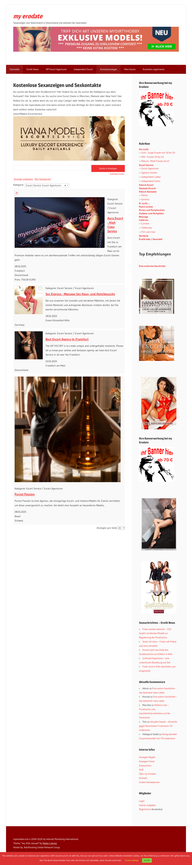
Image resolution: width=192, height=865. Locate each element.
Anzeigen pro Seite (107, 527)
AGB (141, 769)
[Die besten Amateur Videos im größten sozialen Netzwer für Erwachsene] (96, 50)
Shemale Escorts (147, 188)
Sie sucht (143, 149)
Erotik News (33, 69)
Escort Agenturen (150, 168)
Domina (145, 199)
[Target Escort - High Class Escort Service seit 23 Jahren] (156, 359)
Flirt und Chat (148, 231)
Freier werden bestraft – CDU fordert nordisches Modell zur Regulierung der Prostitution (155, 633)
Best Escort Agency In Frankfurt (67, 339)
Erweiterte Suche (117, 173)
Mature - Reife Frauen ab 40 (155, 161)
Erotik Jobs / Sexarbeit (150, 239)
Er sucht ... (144, 203)
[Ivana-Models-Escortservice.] (69, 159)
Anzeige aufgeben (23, 179)
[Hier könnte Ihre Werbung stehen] (156, 480)
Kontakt (143, 777)
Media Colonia (50, 843)
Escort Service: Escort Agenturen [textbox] (46, 185)
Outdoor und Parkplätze (151, 213)
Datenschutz (145, 765)
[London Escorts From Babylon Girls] (159, 403)
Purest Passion (25, 494)
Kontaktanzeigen (108, 69)
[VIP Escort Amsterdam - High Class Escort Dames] (159, 587)
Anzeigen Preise (146, 761)
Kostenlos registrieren (153, 69)
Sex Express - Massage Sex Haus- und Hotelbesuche (80, 294)
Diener (144, 195)
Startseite (14, 69)
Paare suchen (146, 206)
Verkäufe (143, 235)
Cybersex (143, 219)
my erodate (27, 16)
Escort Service (146, 165)
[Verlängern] (17, 193)
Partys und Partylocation (152, 210)
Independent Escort (83, 69)
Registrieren (145, 809)
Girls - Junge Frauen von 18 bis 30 (158, 152)
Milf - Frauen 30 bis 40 (152, 156)
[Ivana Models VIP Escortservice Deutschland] (156, 312)
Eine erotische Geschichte (152, 266)
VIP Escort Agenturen (56, 69)
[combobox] (47, 185)
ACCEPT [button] (147, 860)
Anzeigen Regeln (147, 757)
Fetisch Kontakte (147, 191)
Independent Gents (150, 181)
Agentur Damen (149, 172)
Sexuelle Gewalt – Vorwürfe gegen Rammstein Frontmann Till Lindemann (158, 726)
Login (141, 800)
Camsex (145, 223)
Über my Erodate (147, 773)
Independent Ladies (151, 176)
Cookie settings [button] (132, 860)
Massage (143, 216)
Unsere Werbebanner (149, 782)
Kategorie (18, 184)
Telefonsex (146, 227)
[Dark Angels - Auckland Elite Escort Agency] (159, 524)
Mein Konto (130, 69)
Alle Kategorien (43, 179)
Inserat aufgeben (147, 805)
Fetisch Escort (146, 184)
